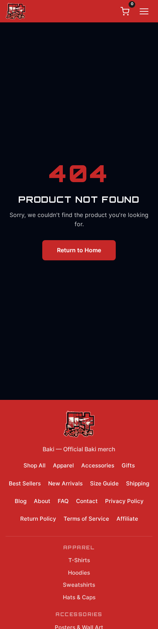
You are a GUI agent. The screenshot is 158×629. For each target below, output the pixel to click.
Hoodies (79, 572)
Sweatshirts (79, 584)
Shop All (35, 465)
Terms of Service (86, 518)
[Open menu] (144, 11)
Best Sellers (25, 483)
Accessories (97, 465)
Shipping (137, 483)
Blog (20, 501)
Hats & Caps (79, 597)
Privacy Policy (124, 501)
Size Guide (104, 483)
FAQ (63, 501)
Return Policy (38, 518)
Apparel (63, 465)
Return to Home (79, 250)
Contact (87, 501)
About (42, 501)
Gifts (128, 465)
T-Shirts (79, 560)
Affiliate (127, 518)
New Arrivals (65, 483)
